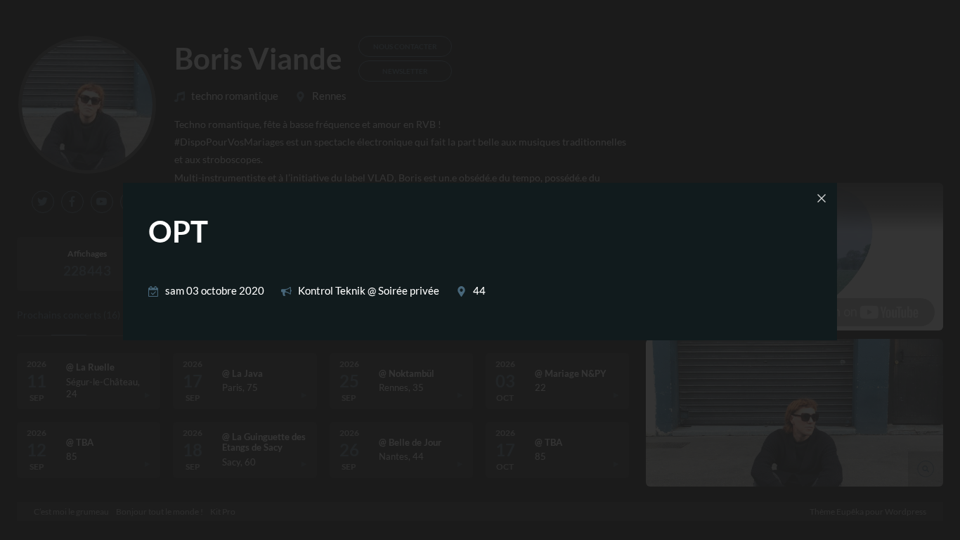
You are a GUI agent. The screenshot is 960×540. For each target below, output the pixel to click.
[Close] (821, 198)
